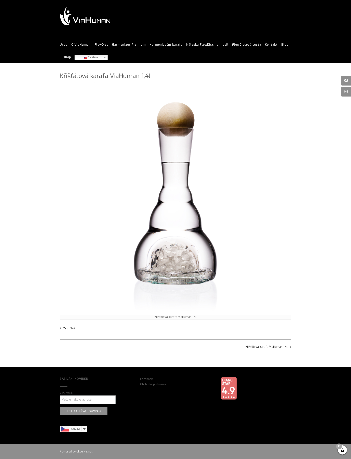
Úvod (64, 45)
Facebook (146, 379)
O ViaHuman (81, 45)
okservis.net (84, 452)
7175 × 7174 (67, 328)
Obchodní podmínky (153, 384)
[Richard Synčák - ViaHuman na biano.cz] (229, 399)
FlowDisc (101, 45)
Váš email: (66, 393)
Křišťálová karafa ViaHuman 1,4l (268, 347)
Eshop (66, 57)
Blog (284, 45)
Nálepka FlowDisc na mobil (207, 45)
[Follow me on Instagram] (346, 92)
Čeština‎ (93, 57)
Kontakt (271, 45)
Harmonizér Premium (129, 45)
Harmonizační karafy (166, 45)
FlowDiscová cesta (246, 45)
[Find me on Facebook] (346, 81)
